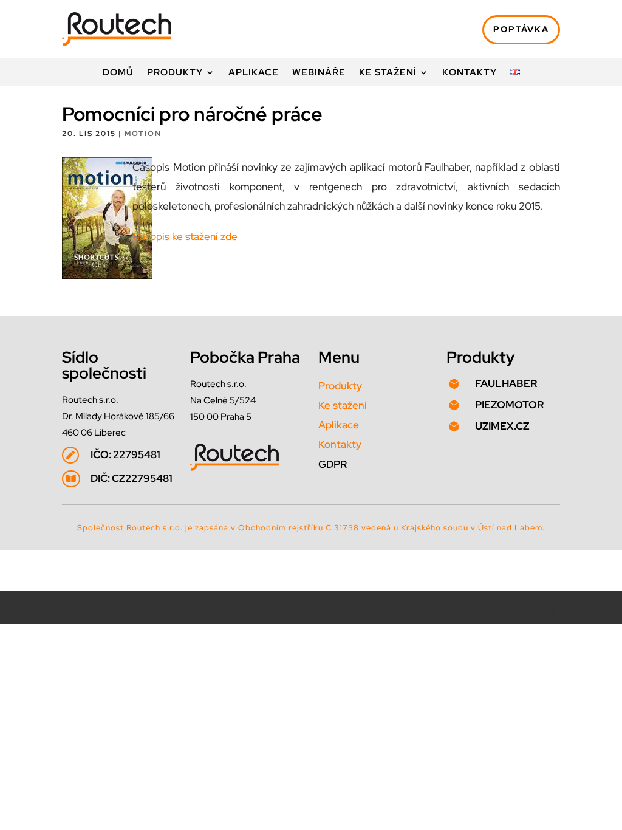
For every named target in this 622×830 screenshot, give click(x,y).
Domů (118, 73)
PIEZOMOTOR (509, 404)
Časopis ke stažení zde (185, 236)
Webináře (319, 73)
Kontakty (469, 73)
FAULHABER (506, 383)
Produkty (175, 73)
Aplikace (253, 73)
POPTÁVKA (521, 29)
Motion (143, 134)
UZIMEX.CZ (502, 426)
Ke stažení (388, 73)
